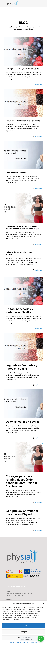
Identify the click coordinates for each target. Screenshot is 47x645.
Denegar (23, 632)
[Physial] (13, 3)
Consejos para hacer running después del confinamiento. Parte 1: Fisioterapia (22, 227)
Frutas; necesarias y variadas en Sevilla (22, 69)
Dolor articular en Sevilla (16, 173)
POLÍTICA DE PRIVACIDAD (30, 642)
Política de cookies (15, 642)
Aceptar (23, 626)
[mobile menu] (44, 3)
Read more (38, 84)
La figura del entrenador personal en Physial (22, 512)
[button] (44, 603)
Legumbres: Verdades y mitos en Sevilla (23, 121)
